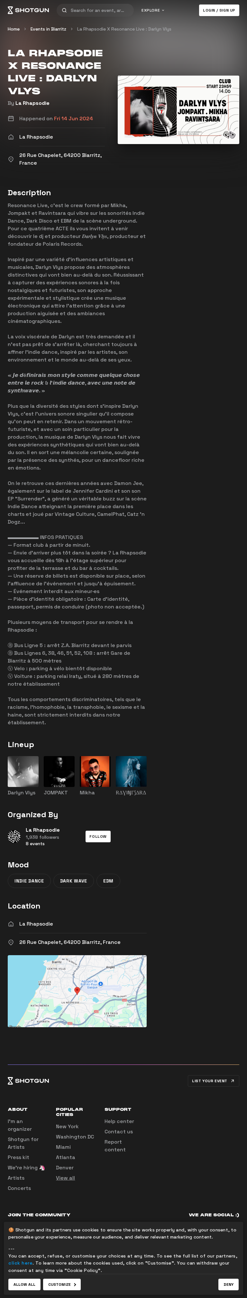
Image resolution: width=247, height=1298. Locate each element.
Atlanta (65, 1157)
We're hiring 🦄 (26, 1167)
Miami (63, 1147)
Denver (65, 1167)
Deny (228, 1284)
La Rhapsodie (32, 103)
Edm (108, 881)
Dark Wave (73, 881)
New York (67, 1126)
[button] (98, 836)
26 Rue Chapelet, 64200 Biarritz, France (70, 942)
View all (65, 1178)
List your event (209, 1080)
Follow (98, 836)
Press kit (18, 1157)
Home (14, 29)
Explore (151, 10)
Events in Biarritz (48, 29)
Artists (16, 1178)
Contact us (119, 1131)
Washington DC (75, 1136)
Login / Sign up (219, 10)
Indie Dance (29, 881)
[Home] (28, 10)
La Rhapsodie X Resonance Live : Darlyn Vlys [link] (124, 29)
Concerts (19, 1188)
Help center (119, 1121)
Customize (59, 1284)
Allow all (24, 1284)
